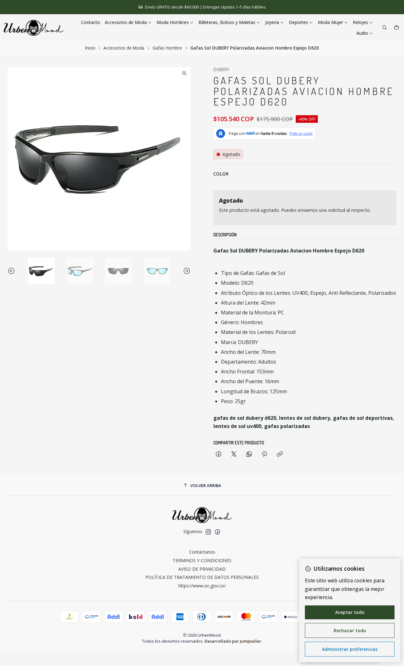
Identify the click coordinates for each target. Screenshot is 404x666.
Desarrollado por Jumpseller (233, 641)
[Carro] (396, 28)
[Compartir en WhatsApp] (249, 454)
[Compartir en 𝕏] (234, 454)
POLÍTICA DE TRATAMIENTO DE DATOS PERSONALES (202, 577)
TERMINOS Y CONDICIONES (202, 560)
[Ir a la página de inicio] (33, 28)
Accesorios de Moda (124, 48)
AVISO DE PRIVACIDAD (202, 569)
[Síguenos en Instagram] (208, 532)
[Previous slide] (12, 271)
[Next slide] (186, 271)
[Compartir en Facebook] (218, 454)
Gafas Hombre (167, 48)
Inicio (90, 48)
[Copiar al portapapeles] (280, 454)
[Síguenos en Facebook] (217, 532)
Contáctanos (202, 552)
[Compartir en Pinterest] (264, 454)
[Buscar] (385, 28)
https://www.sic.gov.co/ (202, 586)
